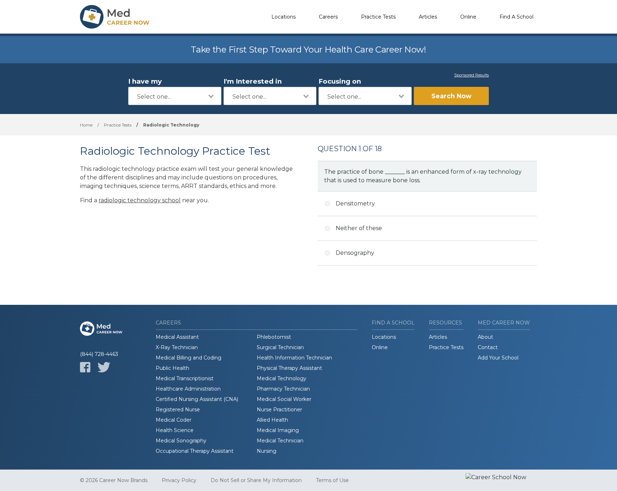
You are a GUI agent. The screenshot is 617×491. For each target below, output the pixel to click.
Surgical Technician (280, 347)
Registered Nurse (178, 409)
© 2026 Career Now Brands (113, 480)
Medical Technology (281, 378)
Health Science (175, 430)
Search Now (451, 96)
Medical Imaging (278, 430)
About (485, 337)
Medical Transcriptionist (185, 378)
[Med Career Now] (115, 17)
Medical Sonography (181, 440)
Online (468, 17)
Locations (283, 17)
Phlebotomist (274, 337)
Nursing (266, 451)
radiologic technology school (140, 200)
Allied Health (272, 420)
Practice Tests (378, 17)
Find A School (516, 17)
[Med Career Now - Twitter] (103, 367)
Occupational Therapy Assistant (195, 451)
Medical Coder (173, 420)
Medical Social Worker (284, 399)
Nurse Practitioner (279, 409)
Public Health (172, 368)
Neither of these (359, 228)
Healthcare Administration (188, 389)
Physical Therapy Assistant (289, 368)
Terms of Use (332, 480)
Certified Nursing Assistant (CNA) (197, 399)
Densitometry (355, 203)
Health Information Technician (294, 357)
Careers (328, 17)
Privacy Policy (179, 480)
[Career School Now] (501, 480)
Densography (355, 252)
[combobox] (175, 96)
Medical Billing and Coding (188, 357)
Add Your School (498, 357)
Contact (488, 347)
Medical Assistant (177, 337)
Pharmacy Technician (283, 389)
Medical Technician (280, 440)
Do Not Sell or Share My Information (256, 480)
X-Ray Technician (177, 347)
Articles (428, 17)
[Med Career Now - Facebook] (85, 367)
